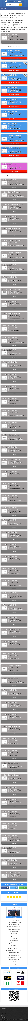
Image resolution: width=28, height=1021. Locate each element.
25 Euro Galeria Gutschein (11, 228)
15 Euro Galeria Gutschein (11, 678)
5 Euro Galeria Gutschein (11, 51)
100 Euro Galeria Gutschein (12, 435)
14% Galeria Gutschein (10, 265)
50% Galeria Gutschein (10, 277)
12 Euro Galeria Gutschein (11, 872)
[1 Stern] (8, 897)
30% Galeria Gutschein (10, 338)
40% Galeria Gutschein (10, 411)
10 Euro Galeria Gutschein (11, 240)
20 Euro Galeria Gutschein (11, 192)
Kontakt (2, 1015)
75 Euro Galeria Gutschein (11, 763)
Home (2, 1011)
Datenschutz (3, 1013)
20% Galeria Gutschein (10, 35)
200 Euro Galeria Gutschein (12, 459)
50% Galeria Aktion (9, 164)
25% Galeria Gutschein (10, 216)
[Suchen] (20, 4)
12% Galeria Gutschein (10, 702)
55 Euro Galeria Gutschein (11, 313)
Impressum (3, 1017)
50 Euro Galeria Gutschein (11, 253)
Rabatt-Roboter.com (15, 2)
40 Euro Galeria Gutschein (11, 289)
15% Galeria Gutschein (10, 301)
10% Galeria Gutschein (10, 532)
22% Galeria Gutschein (10, 63)
